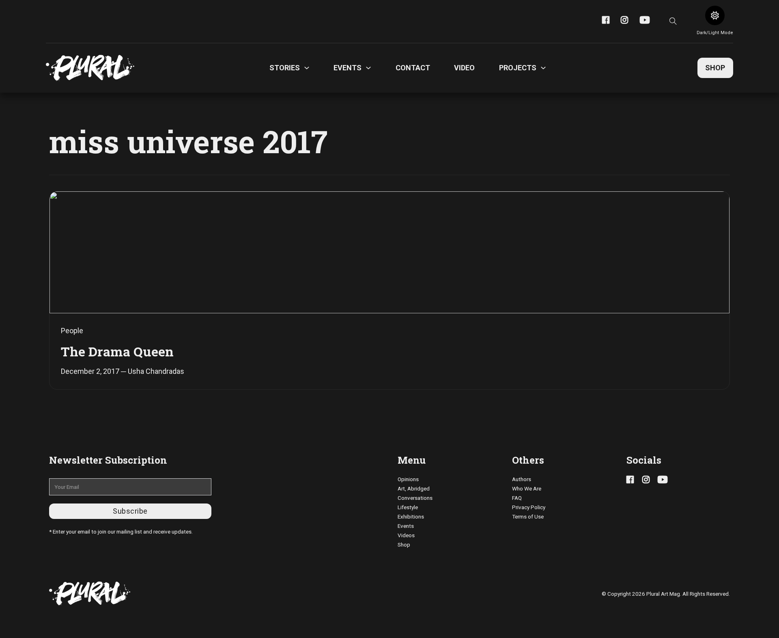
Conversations (415, 498)
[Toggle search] (673, 21)
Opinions (408, 479)
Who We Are (526, 488)
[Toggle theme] (715, 15)
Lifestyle (408, 507)
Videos (406, 535)
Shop (715, 67)
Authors (521, 479)
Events (406, 526)
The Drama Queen (117, 351)
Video (464, 67)
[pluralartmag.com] (90, 68)
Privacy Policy (528, 507)
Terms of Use (528, 516)
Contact (413, 67)
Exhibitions (411, 516)
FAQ (517, 498)
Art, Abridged (414, 488)
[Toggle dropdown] (307, 68)
